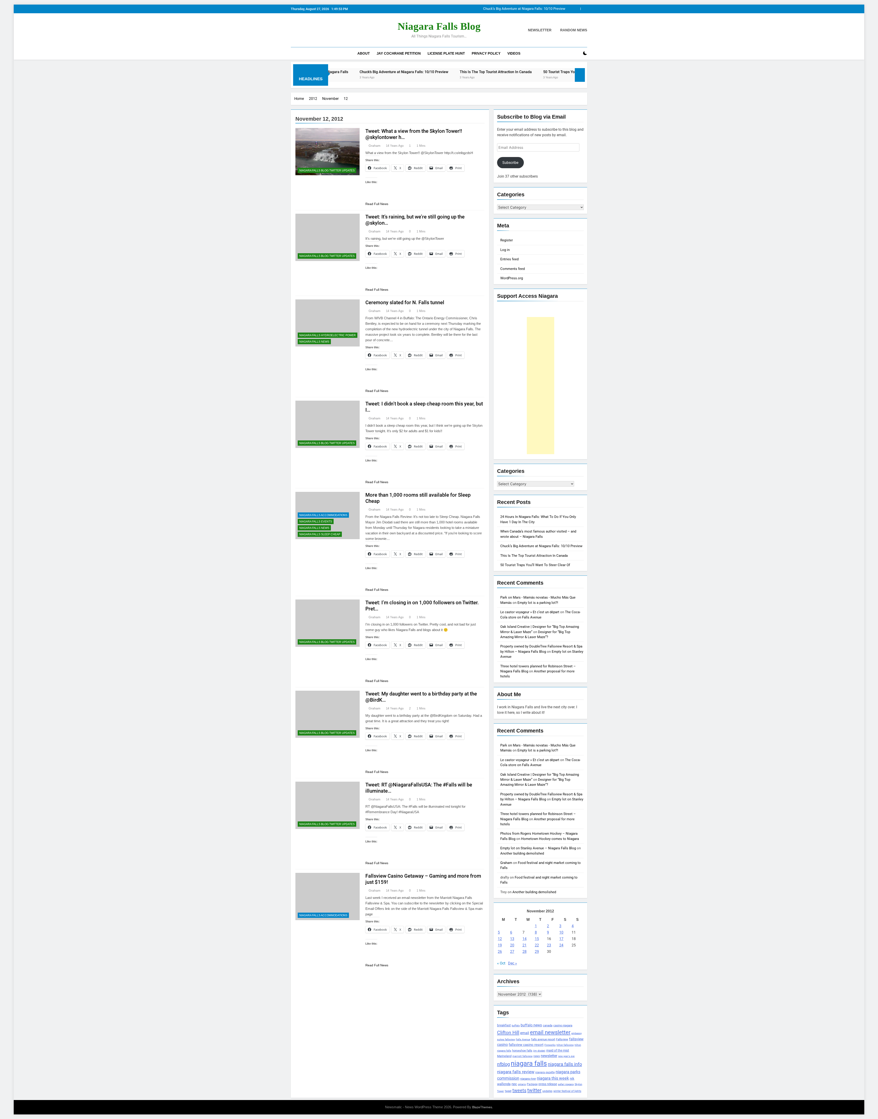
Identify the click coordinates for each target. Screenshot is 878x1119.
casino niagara (562, 1025)
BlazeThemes (482, 1107)
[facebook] (293, 30)
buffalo (516, 1025)
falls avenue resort (543, 1039)
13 (512, 939)
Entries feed (509, 259)
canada (547, 1025)
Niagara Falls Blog (439, 26)
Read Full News (376, 204)
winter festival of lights (567, 1091)
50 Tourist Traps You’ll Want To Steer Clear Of (494, 72)
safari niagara (566, 1084)
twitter (534, 1090)
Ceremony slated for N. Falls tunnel (404, 302)
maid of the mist (557, 1050)
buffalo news (531, 1025)
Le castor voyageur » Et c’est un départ (529, 612)
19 (500, 945)
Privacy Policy (486, 53)
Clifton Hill (508, 1032)
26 (500, 951)
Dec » (512, 963)
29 (537, 951)
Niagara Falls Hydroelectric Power (327, 335)
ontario (522, 1084)
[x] (304, 30)
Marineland (504, 1056)
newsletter (549, 1056)
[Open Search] (577, 53)
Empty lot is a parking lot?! (537, 603)
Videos (513, 53)
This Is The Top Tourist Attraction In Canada (531, 9)
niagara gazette (545, 1072)
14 (524, 939)
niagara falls (529, 1063)
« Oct (501, 963)
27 (512, 951)
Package (532, 1084)
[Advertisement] (540, 385)
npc (514, 1084)
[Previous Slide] (577, 9)
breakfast (504, 1025)
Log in (505, 250)
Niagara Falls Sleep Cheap (319, 534)
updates (547, 1091)
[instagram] (299, 30)
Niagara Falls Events (315, 521)
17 (561, 939)
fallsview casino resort (526, 1045)
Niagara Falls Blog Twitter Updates (327, 170)
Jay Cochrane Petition (399, 53)
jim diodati (539, 1050)
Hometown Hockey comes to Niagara (550, 839)
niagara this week (553, 1078)
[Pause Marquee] (580, 75)
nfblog (503, 1064)
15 (537, 939)
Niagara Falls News (314, 341)
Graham (374, 145)
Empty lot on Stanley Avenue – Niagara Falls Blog (538, 848)
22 (537, 945)
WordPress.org (511, 278)
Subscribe (510, 162)
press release (547, 1084)
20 (512, 945)
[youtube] (315, 30)
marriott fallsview (522, 1056)
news (536, 1056)
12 (500, 939)
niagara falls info (565, 1064)
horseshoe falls (522, 1050)
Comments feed (512, 269)
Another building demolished (522, 853)
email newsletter (550, 1032)
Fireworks (550, 1045)
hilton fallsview (565, 1045)
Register (506, 240)
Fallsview (562, 1039)
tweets (519, 1090)
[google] (310, 30)
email (524, 1033)
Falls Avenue (523, 1039)
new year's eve (566, 1056)
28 (524, 951)
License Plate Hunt (446, 53)
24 (561, 945)
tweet (508, 1091)
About (363, 53)
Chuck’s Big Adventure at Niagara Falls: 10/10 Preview (541, 546)
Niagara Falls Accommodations (323, 515)
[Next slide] (584, 9)
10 (561, 932)
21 (524, 945)
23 (549, 945)
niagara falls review (515, 1071)
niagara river (528, 1078)
